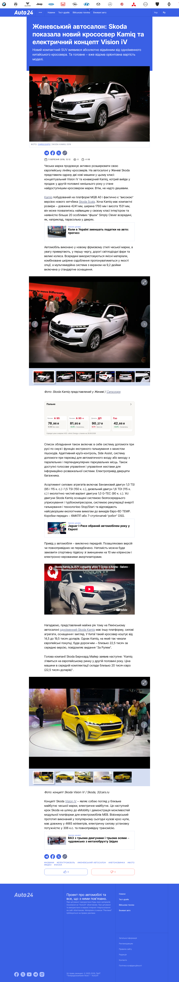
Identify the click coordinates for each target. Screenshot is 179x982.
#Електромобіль (66, 863)
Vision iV (70, 801)
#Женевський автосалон (92, 863)
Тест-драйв (63, 12)
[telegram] (46, 153)
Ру (164, 12)
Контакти (123, 960)
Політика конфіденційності (130, 966)
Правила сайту (125, 949)
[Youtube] (29, 974)
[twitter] (58, 153)
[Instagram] (42, 974)
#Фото (131, 863)
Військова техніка (81, 12)
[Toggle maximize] (144, 282)
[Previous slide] (35, 324)
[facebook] (52, 153)
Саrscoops (113, 392)
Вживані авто (99, 12)
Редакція (123, 955)
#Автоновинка (117, 863)
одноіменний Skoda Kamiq (77, 629)
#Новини (49, 863)
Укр (156, 12)
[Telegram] (35, 974)
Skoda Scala (87, 201)
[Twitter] (23, 974)
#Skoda (58, 865)
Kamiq (48, 197)
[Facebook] (16, 974)
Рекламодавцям (126, 944)
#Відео (48, 865)
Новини (51, 12)
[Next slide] (144, 324)
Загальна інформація (128, 938)
